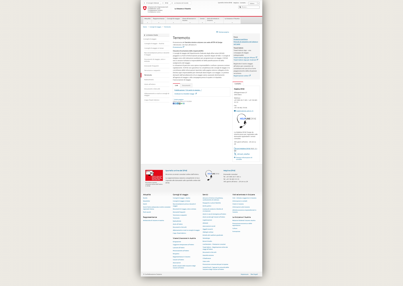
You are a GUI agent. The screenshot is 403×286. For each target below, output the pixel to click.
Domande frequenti (179, 212)
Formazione (236, 231)
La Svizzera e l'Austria (232, 18)
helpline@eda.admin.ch (244, 111)
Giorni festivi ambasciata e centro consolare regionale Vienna (156, 208)
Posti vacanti (147, 212)
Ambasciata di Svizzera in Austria (153, 220)
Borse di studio (207, 241)
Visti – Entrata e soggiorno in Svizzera (244, 198)
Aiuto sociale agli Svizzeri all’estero (214, 217)
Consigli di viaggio (173, 18)
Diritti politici (207, 206)
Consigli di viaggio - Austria (181, 198)
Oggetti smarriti (208, 229)
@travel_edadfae (243, 154)
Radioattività (177, 221)
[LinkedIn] (178, 103)
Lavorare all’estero (178, 247)
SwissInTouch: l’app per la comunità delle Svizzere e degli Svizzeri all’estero (216, 268)
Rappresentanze (158, 18)
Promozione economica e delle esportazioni (242, 224)
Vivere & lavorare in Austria (189, 19)
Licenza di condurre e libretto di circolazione (213, 210)
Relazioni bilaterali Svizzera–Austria (243, 220)
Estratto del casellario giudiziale (213, 235)
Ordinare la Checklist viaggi (184, 94)
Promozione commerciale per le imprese (215, 264)
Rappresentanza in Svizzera (181, 257)
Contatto (237, 84)
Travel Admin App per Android (245, 60)
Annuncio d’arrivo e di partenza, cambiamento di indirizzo (213, 199)
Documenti (186, 85)
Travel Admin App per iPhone (244, 58)
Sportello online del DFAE (176, 171)
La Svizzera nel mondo (181, 3)
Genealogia (206, 238)
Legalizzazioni (207, 220)
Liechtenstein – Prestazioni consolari (214, 244)
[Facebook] (174, 103)
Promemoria (177, 47)
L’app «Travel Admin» (179, 233)
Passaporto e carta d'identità (212, 203)
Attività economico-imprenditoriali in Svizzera (244, 211)
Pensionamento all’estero (181, 250)
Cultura (234, 228)
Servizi (202, 18)
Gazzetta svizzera (208, 255)
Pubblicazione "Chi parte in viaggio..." (188, 90)
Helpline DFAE (229, 171)
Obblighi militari (208, 232)
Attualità (147, 18)
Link (175, 85)
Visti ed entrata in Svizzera (213, 19)
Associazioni (177, 263)
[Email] (183, 103)
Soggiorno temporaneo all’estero (183, 244)
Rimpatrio (176, 254)
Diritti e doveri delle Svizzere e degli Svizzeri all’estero (184, 267)
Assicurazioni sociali (209, 226)
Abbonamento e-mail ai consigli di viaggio (186, 230)
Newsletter (146, 201)
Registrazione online (241, 76)
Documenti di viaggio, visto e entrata (184, 209)
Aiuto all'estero (178, 224)
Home (145, 27)
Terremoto (176, 218)
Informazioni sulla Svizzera (241, 207)
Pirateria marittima (241, 39)
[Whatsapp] (182, 103)
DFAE (166, 3)
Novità (145, 198)
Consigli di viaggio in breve (181, 201)
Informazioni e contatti (239, 201)
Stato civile (206, 261)
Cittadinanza (207, 258)
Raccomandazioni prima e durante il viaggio (184, 205)
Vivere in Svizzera (238, 204)
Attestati (205, 223)
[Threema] (180, 103)
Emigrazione (177, 241)
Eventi (145, 204)
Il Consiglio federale (152, 3)
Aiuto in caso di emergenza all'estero (214, 214)
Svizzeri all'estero (178, 260)
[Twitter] (176, 103)
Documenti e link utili (180, 227)
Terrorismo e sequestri (180, 215)
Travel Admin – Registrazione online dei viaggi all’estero (215, 248)
